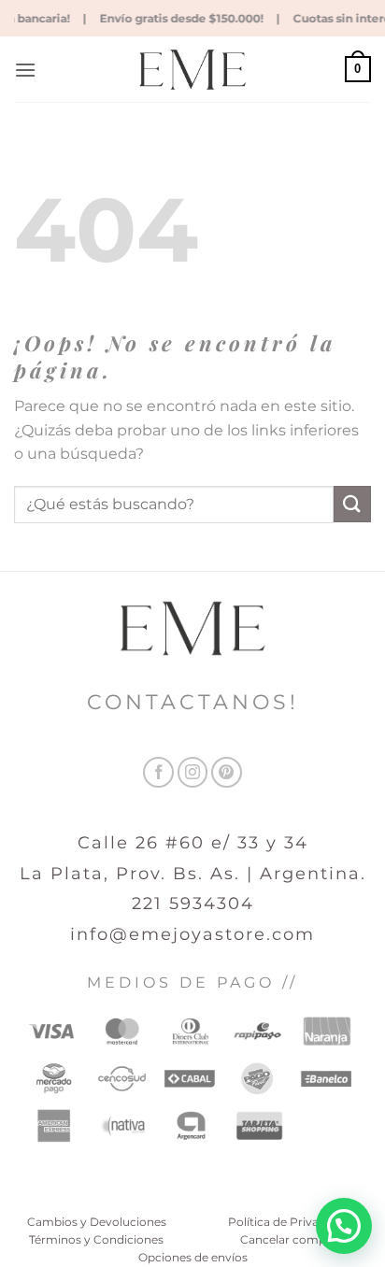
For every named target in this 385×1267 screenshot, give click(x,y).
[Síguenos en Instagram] (193, 772)
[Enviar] (352, 504)
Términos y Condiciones (96, 1239)
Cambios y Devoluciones (96, 1222)
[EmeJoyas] (193, 70)
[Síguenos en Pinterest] (226, 772)
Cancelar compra (288, 1239)
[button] (25, 70)
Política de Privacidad (288, 1222)
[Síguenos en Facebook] (158, 772)
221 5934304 (193, 903)
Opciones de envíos (193, 1257)
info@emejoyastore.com (192, 934)
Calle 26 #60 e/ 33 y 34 (193, 843)
